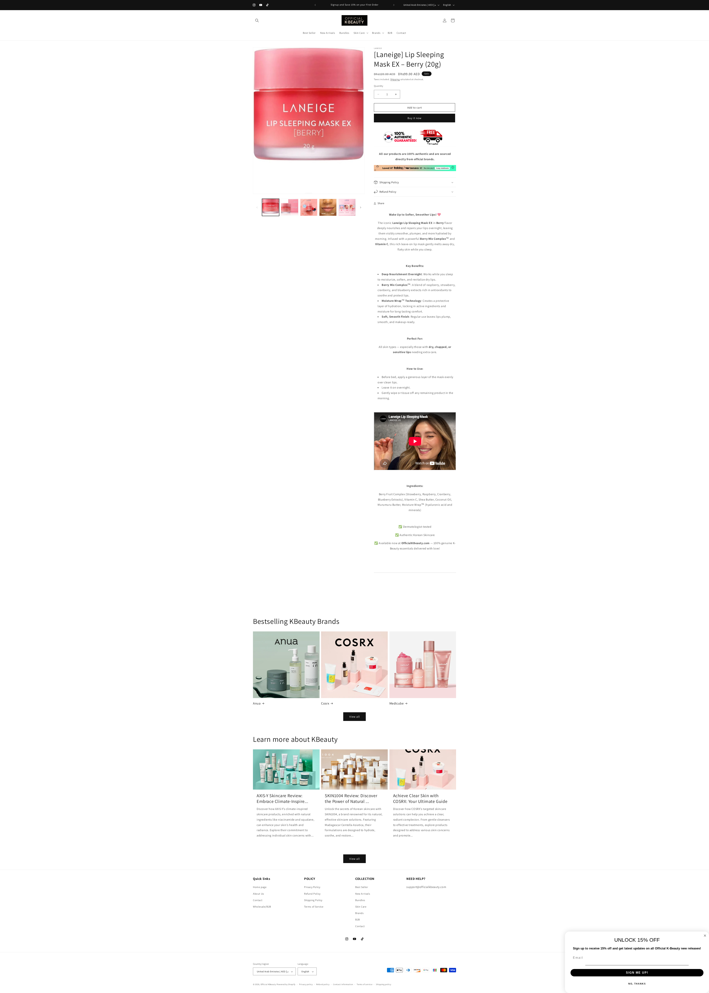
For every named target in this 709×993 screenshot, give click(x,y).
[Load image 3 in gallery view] (308, 207)
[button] (257, 20)
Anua (257, 703)
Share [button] (381, 203)
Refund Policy (312, 893)
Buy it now (414, 118)
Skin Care (360, 906)
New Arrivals (362, 893)
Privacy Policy (312, 887)
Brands (359, 913)
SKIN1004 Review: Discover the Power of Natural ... (351, 798)
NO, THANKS (637, 983)
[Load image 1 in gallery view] (270, 207)
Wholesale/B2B (262, 906)
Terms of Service (313, 906)
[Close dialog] (705, 935)
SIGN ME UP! (637, 972)
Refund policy (322, 984)
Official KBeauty (268, 984)
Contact (257, 900)
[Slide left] (257, 207)
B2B (357, 919)
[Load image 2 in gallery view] (289, 207)
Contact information (343, 984)
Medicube (396, 703)
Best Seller (361, 887)
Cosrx (325, 703)
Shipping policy (383, 984)
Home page (259, 887)
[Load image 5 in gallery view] (347, 207)
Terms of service (364, 984)
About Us (258, 893)
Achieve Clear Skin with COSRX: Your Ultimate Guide (420, 798)
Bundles (360, 900)
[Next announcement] (394, 4)
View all (354, 716)
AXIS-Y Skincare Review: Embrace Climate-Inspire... (282, 798)
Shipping (395, 79)
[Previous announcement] (315, 4)
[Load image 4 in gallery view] (327, 207)
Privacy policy (306, 984)
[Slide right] (361, 207)
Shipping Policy (313, 900)
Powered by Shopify (286, 984)
